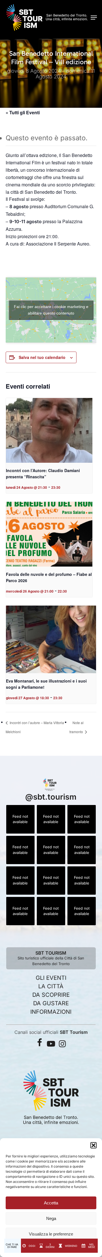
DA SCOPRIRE (51, 994)
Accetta (51, 1202)
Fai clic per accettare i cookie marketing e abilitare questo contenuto (51, 309)
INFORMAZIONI (50, 1011)
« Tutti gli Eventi (23, 112)
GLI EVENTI (51, 977)
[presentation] (49, 430)
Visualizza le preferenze (51, 1234)
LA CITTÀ (50, 986)
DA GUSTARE (51, 1003)
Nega (51, 1218)
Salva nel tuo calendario (42, 357)
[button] (93, 1145)
